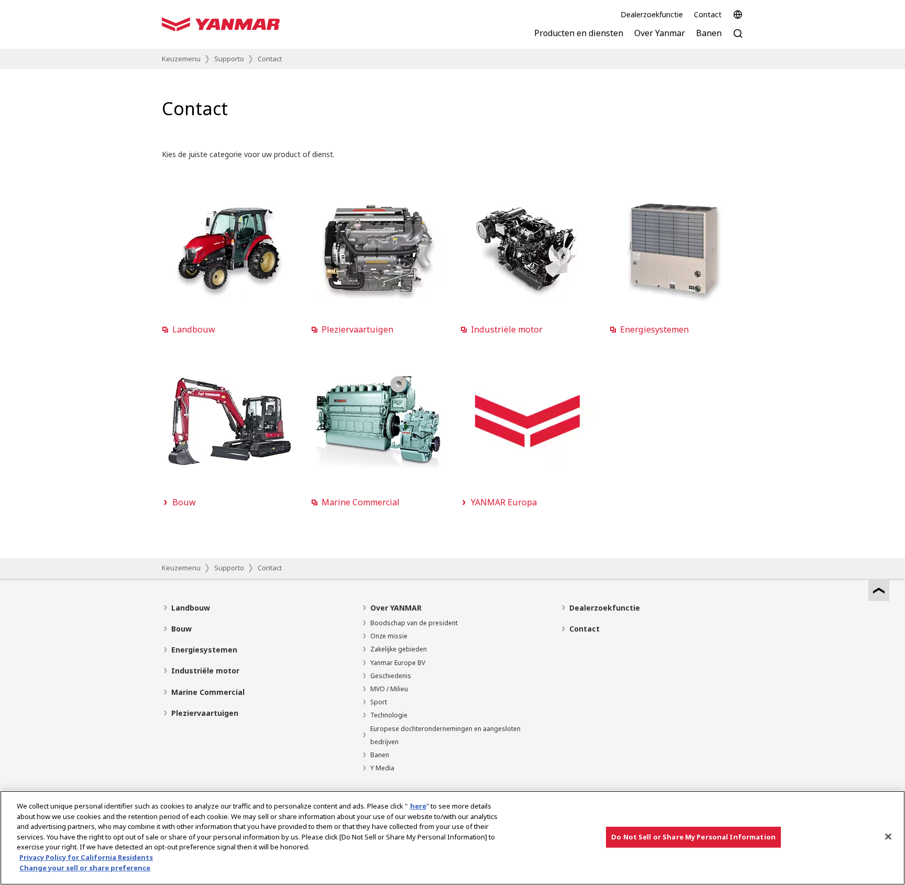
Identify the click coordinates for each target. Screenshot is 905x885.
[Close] (888, 836)
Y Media (382, 768)
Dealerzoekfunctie (652, 14)
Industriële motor (205, 671)
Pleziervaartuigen (204, 713)
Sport (378, 702)
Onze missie (388, 636)
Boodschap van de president (414, 622)
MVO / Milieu (389, 688)
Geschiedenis (390, 675)
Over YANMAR (396, 608)
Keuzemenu (181, 58)
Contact (708, 14)
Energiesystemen (204, 650)
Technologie (388, 715)
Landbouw (190, 608)
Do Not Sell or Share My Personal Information (693, 837)
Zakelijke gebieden (398, 649)
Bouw (181, 629)
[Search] (738, 39)
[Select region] (738, 14)
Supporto (229, 58)
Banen (379, 754)
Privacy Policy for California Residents (86, 857)
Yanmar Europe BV (397, 662)
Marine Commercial (208, 692)
